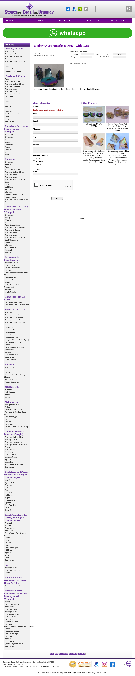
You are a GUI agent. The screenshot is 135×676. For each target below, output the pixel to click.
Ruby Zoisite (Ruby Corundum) (12, 286)
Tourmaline (9, 121)
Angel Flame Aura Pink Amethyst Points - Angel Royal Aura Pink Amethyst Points (118, 127)
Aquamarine (9, 450)
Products (64, 20)
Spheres (7, 352)
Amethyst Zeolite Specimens (15, 445)
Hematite (8, 636)
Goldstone (8, 187)
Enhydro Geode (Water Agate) (16, 340)
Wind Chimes (10, 360)
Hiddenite (8, 550)
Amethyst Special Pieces (14, 320)
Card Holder (9, 332)
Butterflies (8, 327)
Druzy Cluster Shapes (13, 410)
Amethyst (8, 134)
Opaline (7, 503)
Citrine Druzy (10, 617)
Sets (6, 565)
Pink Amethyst (10, 247)
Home (9, 20)
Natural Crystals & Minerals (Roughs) (14, 433)
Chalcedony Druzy (12, 614)
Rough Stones (10, 119)
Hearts (7, 419)
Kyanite (7, 106)
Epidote (7, 543)
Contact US (117, 20)
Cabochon (8, 64)
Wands (7, 397)
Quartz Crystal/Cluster (13, 644)
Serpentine (8, 289)
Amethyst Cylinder (12, 54)
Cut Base (8, 312)
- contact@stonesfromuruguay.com (68, 673)
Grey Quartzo (10, 277)
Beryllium (8, 452)
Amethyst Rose (10, 89)
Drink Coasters (10, 335)
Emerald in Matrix (12, 268)
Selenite (7, 252)
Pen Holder (9, 350)
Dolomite (8, 99)
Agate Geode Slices (12, 81)
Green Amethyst (11, 548)
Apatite (7, 447)
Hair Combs (9, 392)
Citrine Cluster (10, 455)
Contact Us (81, 654)
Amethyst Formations (13, 442)
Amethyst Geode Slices (13, 315)
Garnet (7, 545)
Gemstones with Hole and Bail (16, 305)
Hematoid (8, 69)
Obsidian (8, 111)
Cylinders (8, 619)
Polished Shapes (11, 379)
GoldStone (8, 144)
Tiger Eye (8, 154)
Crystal (7, 490)
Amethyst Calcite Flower (14, 84)
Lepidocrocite (10, 500)
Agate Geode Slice (11, 604)
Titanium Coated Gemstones (16, 199)
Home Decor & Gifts (15, 309)
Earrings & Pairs (13, 48)
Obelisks (7, 422)
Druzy (7, 66)
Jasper (7, 147)
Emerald (8, 104)
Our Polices (91, 20)
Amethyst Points (11, 263)
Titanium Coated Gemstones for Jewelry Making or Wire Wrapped (16, 594)
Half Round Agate (11, 634)
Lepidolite (8, 462)
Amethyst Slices (10, 59)
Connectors (10, 159)
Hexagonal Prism (11, 405)
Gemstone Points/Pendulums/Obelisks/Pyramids (19, 625)
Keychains (9, 364)
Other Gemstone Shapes (14, 347)
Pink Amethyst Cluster (13, 464)
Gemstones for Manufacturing (12, 258)
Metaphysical (11, 402)
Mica (6, 109)
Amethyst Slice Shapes (13, 317)
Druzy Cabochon (11, 622)
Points (7, 372)
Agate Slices (9, 51)
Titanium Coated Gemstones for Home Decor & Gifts (15, 580)
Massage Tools (12, 386)
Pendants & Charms (15, 76)
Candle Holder (10, 330)
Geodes (7, 345)
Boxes (6, 325)
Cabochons (8, 96)
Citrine (7, 142)
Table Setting (9, 357)
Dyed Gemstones (11, 240)
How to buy (73, 654)
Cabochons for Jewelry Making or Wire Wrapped (16, 129)
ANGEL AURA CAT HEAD (94, 125)
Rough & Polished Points (16, 427)
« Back (81, 218)
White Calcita (10, 292)
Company (38, 20)
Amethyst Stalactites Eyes (14, 322)
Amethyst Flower (11, 609)
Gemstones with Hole (13, 302)
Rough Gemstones (11, 382)
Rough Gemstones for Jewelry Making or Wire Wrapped (15, 518)
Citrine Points (10, 265)
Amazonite (8, 523)
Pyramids (8, 250)
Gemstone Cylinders (12, 342)
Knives (7, 395)
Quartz (7, 116)
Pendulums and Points (13, 114)
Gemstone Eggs (10, 417)
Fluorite (7, 270)
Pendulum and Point (12, 71)
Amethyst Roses (10, 232)
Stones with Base (11, 355)
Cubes (7, 407)
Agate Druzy (9, 483)
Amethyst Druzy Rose (13, 56)
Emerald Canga (10, 457)
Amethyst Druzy (11, 440)
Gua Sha (8, 390)
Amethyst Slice (10, 612)
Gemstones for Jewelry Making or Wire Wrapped (16, 209)
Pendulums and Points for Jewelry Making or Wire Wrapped (16, 474)
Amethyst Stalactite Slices (14, 61)
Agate (6, 79)
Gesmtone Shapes (11, 631)
